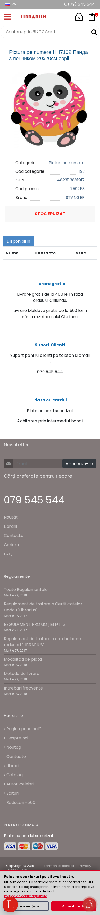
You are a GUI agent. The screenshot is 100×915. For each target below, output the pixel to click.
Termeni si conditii (59, 865)
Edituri (12, 793)
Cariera (11, 545)
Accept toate (73, 906)
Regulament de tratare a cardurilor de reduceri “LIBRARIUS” (42, 642)
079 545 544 (34, 500)
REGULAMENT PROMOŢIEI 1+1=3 (34, 624)
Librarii (10, 526)
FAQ (8, 554)
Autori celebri (19, 784)
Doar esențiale (26, 906)
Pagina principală (23, 729)
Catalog (14, 775)
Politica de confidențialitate (25, 896)
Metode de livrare (21, 673)
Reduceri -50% (20, 802)
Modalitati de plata (23, 659)
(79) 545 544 (81, 4)
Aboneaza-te (79, 464)
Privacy (85, 865)
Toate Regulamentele (26, 590)
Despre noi (16, 738)
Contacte (13, 536)
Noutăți (11, 517)
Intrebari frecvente (23, 688)
